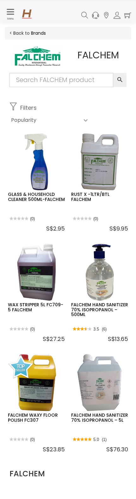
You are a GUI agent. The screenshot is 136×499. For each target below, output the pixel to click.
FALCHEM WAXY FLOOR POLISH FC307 (33, 417)
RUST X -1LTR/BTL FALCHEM (90, 196)
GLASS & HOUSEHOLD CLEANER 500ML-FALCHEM (36, 196)
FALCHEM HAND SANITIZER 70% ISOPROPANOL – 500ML (99, 310)
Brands (38, 33)
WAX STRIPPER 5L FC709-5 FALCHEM (35, 307)
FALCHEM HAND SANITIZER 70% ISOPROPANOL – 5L (99, 417)
